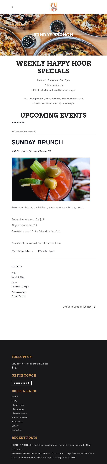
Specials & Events (20, 417)
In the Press (17, 421)
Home (15, 396)
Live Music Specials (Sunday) (78, 306)
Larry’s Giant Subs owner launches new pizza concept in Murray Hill (43, 457)
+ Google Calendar (24, 251)
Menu (14, 400)
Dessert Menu (20, 413)
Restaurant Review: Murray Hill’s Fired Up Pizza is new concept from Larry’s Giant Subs (53, 453)
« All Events (18, 122)
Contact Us (21, 383)
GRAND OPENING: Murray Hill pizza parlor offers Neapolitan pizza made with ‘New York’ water (51, 447)
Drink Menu (18, 409)
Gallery (15, 425)
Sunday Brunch (18, 296)
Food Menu (18, 405)
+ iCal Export (48, 251)
